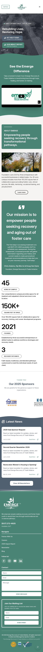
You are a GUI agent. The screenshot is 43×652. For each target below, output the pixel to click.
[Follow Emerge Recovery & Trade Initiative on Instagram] (9, 561)
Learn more (22, 192)
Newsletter (5, 547)
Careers (4, 540)
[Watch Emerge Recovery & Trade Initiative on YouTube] (15, 561)
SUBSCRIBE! (21, 622)
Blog (3, 551)
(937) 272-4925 (9, 523)
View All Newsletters (21, 483)
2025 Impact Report (8, 544)
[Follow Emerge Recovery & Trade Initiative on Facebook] (4, 561)
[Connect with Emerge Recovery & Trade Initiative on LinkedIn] (20, 561)
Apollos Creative (29, 637)
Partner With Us (7, 536)
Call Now (5, 7)
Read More (32, 439)
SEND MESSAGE (21, 594)
